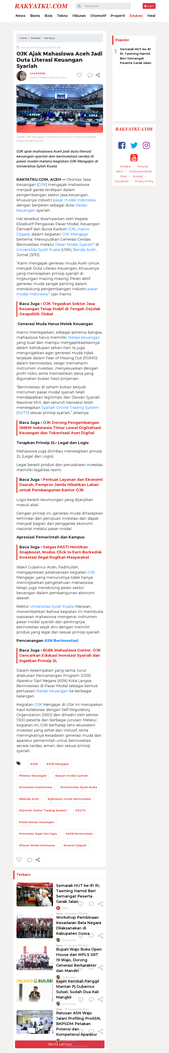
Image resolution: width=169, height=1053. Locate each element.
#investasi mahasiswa (35, 787)
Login (150, 5)
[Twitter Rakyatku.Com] (134, 145)
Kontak (138, 176)
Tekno (62, 16)
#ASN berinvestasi (79, 833)
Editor (65, 908)
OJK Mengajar (75, 234)
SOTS (23, 413)
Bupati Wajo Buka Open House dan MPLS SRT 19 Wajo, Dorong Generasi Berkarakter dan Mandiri (79, 960)
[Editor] (58, 909)
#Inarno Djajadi (74, 845)
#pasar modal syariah (71, 775)
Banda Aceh (84, 249)
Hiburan (79, 16)
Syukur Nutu (69, 940)
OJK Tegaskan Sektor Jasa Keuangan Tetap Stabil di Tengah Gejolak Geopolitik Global (59, 309)
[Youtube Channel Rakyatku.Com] (134, 158)
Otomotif (98, 16)
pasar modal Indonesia (74, 200)
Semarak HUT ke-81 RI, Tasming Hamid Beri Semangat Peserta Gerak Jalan (135, 56)
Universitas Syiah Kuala (38, 249)
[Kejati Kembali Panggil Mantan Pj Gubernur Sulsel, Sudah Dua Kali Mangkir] (34, 990)
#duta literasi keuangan (36, 822)
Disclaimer (122, 181)
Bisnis (35, 16)
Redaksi (125, 166)
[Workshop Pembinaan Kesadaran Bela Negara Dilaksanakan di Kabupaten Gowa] (34, 926)
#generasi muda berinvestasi (69, 798)
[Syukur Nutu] (58, 941)
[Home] (41, 6)
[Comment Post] (91, 904)
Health (153, 16)
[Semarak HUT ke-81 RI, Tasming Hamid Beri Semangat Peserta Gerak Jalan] (34, 894)
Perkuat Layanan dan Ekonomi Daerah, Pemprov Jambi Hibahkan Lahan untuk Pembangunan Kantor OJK (61, 484)
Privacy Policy (144, 181)
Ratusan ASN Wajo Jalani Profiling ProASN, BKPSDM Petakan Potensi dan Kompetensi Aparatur (78, 1024)
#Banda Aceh (29, 798)
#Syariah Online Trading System (43, 810)
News (21, 16)
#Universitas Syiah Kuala (78, 787)
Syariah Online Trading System (70, 407)
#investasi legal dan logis (38, 833)
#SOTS (80, 810)
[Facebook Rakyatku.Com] (121, 145)
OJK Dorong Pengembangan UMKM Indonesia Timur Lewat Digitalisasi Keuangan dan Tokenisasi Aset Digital (60, 427)
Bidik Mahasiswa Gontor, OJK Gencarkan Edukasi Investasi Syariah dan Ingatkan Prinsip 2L (60, 655)
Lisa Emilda (37, 73)
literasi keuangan (84, 337)
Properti (118, 16)
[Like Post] (80, 75)
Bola (48, 16)
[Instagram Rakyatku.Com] (146, 145)
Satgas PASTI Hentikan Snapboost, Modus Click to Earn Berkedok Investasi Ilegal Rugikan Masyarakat (60, 552)
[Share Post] (98, 75)
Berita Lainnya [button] (60, 1044)
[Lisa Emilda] (21, 76)
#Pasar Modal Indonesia (37, 845)
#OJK (34, 763)
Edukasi (136, 16)
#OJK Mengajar (57, 763)
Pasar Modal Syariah (74, 244)
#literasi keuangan (33, 775)
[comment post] (90, 75)
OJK (42, 184)
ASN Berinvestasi (61, 640)
